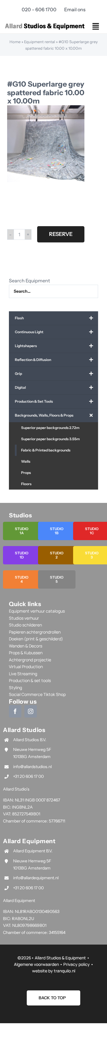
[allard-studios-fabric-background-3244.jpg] (45, 143)
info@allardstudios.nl (32, 766)
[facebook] (15, 711)
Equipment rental (39, 41)
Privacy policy (76, 964)
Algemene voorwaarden (36, 964)
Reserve (61, 234)
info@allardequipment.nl (36, 877)
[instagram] (30, 711)
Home (15, 41)
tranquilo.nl (64, 971)
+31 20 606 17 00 (28, 776)
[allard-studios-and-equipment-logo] (45, 24)
